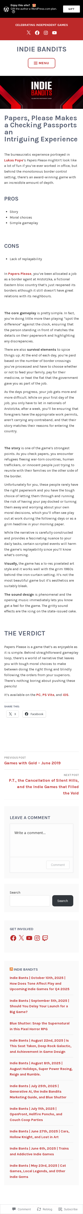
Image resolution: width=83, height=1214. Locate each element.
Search (15, 892)
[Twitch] (45, 938)
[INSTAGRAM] (45, 32)
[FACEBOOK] (37, 32)
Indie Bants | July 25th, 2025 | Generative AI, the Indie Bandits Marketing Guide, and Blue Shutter (38, 1091)
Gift (71, 9)
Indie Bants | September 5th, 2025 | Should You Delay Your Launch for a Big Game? (39, 1006)
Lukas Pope (13, 160)
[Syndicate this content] (11, 969)
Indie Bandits (42, 49)
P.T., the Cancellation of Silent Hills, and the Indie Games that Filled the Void (44, 784)
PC (38, 695)
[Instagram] (37, 938)
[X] (28, 32)
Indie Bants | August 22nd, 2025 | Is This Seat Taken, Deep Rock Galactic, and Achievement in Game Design (40, 1046)
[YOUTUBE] (54, 32)
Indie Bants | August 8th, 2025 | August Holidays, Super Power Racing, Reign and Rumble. (41, 1068)
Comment (58, 865)
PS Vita (48, 695)
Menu (44, 63)
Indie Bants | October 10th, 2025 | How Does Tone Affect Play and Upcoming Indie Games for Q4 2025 (39, 983)
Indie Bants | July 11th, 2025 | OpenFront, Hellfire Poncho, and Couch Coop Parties (36, 1114)
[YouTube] (29, 938)
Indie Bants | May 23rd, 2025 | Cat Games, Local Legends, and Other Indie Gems (38, 1171)
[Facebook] (13, 938)
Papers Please (19, 274)
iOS (65, 695)
